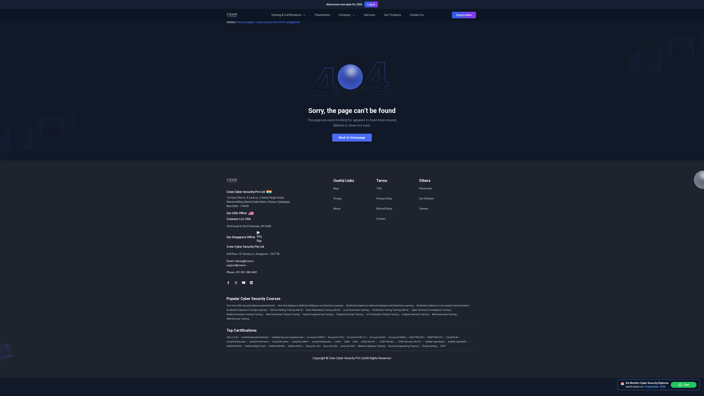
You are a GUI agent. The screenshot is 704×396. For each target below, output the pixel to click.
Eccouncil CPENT (316, 337)
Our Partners (426, 198)
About (337, 208)
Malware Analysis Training (372, 346)
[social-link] (228, 282)
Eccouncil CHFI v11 (357, 337)
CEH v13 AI (233, 337)
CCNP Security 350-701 (410, 341)
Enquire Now (464, 15)
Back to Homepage (352, 137)
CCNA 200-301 (369, 341)
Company (345, 15)
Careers (423, 208)
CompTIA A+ (453, 337)
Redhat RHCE (296, 346)
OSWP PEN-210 (435, 337)
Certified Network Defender (255, 337)
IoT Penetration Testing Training (383, 314)
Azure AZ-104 (313, 346)
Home (231, 22)
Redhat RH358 (235, 346)
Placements (322, 15)
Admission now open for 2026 (344, 4)
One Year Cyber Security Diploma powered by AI (251, 305)
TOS (379, 188)
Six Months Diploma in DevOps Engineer (247, 310)
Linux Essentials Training (356, 310)
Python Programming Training (318, 314)
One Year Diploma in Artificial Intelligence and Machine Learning (311, 305)
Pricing (337, 198)
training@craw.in (244, 261)
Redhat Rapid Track (256, 346)
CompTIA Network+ (322, 341)
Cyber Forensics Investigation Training (432, 310)
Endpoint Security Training (350, 314)
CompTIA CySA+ (281, 341)
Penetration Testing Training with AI (390, 310)
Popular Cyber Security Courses (253, 298)
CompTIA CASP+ (301, 341)
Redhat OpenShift (458, 341)
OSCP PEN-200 (417, 337)
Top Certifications (242, 330)
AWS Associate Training (445, 314)
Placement (425, 188)
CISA (356, 341)
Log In (371, 4)
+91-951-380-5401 (246, 272)
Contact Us (417, 15)
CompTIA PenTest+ (259, 341)
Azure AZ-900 (330, 346)
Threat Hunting (430, 346)
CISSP (338, 341)
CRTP (443, 346)
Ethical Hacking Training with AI (287, 310)
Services (369, 15)
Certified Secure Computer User (288, 337)
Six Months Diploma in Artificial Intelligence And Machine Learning (380, 305)
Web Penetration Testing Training (283, 314)
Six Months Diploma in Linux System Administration (443, 305)
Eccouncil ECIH (378, 337)
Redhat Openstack (435, 341)
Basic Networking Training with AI (323, 310)
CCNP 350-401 (388, 341)
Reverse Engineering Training (403, 346)
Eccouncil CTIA (336, 337)
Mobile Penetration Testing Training (245, 314)
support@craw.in (236, 265)
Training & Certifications (286, 15)
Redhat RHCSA (277, 346)
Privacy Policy (384, 198)
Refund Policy (384, 208)
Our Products (392, 15)
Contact (381, 218)
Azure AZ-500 (348, 346)
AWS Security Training (238, 319)
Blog (336, 188)
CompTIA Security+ (237, 341)
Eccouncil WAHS (398, 337)
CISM (347, 341)
